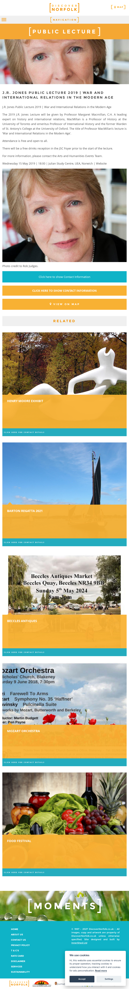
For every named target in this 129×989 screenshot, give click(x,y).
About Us (17, 934)
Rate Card (17, 955)
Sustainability (20, 971)
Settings (109, 979)
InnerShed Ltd (79, 942)
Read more (101, 970)
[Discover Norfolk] (19, 986)
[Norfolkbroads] (41, 986)
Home (14, 929)
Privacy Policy (20, 945)
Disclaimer (18, 961)
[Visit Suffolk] (110, 986)
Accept (82, 979)
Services (16, 966)
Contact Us (18, 939)
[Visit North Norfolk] (87, 986)
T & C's (15, 950)
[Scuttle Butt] (64, 985)
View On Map (66, 304)
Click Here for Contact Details (24, 432)
